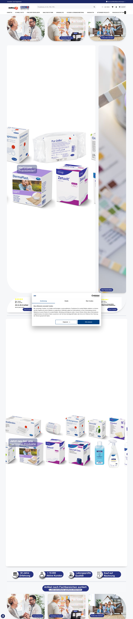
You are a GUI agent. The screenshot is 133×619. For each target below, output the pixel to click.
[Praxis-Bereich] (26, 28)
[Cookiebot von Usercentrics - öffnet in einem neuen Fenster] (92, 296)
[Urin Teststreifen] (112, 169)
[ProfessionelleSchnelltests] (46, 169)
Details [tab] (66, 301)
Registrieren (18, 1)
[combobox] (65, 7)
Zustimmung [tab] (43, 301)
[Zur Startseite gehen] (18, 8)
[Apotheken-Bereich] (66, 28)
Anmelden (9, 1)
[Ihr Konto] (116, 7)
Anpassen (65, 322)
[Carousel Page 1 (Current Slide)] (49, 291)
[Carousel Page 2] (52, 291)
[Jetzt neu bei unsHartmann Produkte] (66, 442)
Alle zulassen (88, 322)
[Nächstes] (125, 12)
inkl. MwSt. (106, 7)
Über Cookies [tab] (89, 301)
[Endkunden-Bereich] (107, 28)
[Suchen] (94, 7)
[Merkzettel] (112, 7)
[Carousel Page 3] (54, 291)
